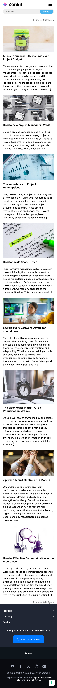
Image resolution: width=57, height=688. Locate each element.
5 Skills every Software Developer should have (24, 329)
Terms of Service (33, 680)
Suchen (46, 11)
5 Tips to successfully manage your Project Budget (26, 57)
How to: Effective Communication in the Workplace (28, 560)
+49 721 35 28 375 (30, 639)
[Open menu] (50, 4)
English (28, 653)
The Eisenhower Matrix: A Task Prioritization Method (22, 409)
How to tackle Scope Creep (20, 262)
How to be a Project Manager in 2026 (26, 125)
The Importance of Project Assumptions (19, 186)
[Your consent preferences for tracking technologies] (52, 683)
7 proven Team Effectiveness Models (26, 480)
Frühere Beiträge (42, 20)
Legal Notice (38, 677)
